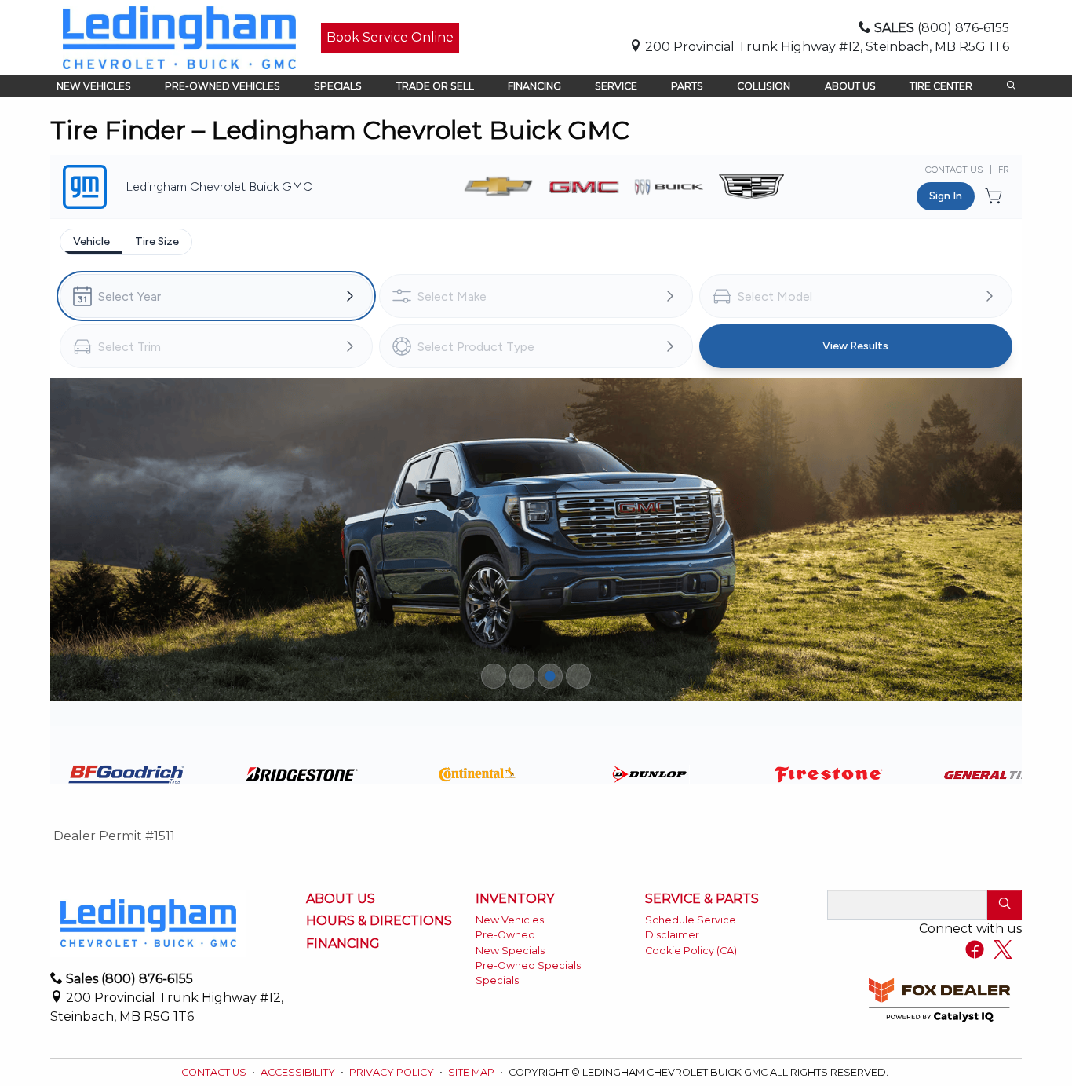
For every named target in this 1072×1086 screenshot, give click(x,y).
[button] (93, 86)
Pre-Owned (505, 935)
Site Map (472, 1072)
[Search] (1004, 905)
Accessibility (299, 1072)
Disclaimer (672, 935)
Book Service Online (390, 37)
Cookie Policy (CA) (691, 950)
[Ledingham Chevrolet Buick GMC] (179, 36)
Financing (343, 944)
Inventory (515, 899)
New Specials (510, 950)
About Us (340, 899)
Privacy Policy (392, 1072)
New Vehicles (510, 920)
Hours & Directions (379, 921)
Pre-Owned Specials (528, 965)
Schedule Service (690, 920)
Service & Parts (702, 899)
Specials (497, 980)
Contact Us (215, 1072)
